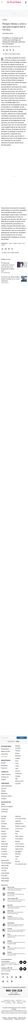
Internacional (4, 828)
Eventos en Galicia (6, 796)
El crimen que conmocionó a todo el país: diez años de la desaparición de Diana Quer (7, 267)
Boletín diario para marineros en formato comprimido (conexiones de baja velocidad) (15, 918)
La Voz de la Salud (20, 818)
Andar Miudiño (5, 873)
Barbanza (18, 755)
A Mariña (17, 750)
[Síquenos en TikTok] (3, 981)
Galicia (3, 821)
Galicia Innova (19, 849)
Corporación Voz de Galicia (9, 1000)
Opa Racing (4, 868)
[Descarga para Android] (24, 962)
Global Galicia (19, 823)
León (24, 243)
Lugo (16, 768)
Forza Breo (4, 875)
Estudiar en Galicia (20, 826)
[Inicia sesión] (25, 2)
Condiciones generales (8, 1019)
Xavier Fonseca (4, 282)
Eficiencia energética (7, 806)
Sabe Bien (18, 821)
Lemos (17, 766)
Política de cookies (22, 1017)
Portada (3, 818)
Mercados (18, 854)
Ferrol (17, 763)
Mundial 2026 (5, 860)
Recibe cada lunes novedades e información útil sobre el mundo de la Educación (16, 906)
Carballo (17, 758)
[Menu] (2, 2)
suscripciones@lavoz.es (14, 994)
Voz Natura (24, 1001)
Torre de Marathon (6, 863)
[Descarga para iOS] (21, 962)
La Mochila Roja (19, 846)
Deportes (3, 833)
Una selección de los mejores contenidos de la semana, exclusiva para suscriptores (16, 900)
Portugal (15, 243)
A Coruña (17, 748)
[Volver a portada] (14, 2)
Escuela (17, 861)
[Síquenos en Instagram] (12, 977)
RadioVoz (9, 1001)
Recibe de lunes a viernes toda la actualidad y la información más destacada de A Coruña (16, 930)
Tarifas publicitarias (6, 786)
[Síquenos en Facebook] (3, 977)
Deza (16, 761)
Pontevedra (18, 773)
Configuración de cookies (19, 1019)
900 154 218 (14, 990)
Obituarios (4, 849)
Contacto (3, 798)
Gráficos (3, 841)
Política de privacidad (12, 1017)
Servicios (3, 788)
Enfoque (17, 841)
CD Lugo (3, 870)
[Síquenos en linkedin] (16, 977)
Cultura (3, 839)
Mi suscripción (5, 749)
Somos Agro (4, 844)
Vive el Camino (19, 844)
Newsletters (4, 765)
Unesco (10, 243)
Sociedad (4, 836)
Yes (16, 859)
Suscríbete (4, 756)
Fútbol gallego (5, 878)
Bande (3, 244)
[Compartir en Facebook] (10, 50)
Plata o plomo (19, 836)
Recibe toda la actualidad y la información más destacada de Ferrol (16, 936)
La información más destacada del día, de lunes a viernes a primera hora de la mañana (16, 888)
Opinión (3, 831)
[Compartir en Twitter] (13, 50)
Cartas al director (6, 774)
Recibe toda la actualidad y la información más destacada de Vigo (16, 948)
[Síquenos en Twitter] (7, 977)
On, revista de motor (20, 864)
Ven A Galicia (19, 839)
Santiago (17, 776)
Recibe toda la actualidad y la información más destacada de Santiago (16, 942)
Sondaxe (13, 1001)
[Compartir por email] (7, 50)
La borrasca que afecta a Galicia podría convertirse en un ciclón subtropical (10, 279)
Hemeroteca (4, 754)
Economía (4, 823)
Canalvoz (18, 1001)
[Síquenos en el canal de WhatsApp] (7, 981)
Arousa (17, 753)
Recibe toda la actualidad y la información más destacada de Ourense (16, 953)
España (3, 826)
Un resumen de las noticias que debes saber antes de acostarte (15, 894)
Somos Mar (4, 846)
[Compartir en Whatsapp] (3, 50)
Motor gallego (5, 880)
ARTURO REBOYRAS (5, 272)
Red (16, 833)
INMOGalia (4, 793)
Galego (17, 741)
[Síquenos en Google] (12, 981)
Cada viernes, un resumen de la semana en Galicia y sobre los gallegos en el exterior (15, 924)
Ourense (17, 771)
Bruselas (20, 243)
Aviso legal (4, 1017)
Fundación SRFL (19, 1000)
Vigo (16, 778)
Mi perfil (3, 763)
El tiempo (3, 856)
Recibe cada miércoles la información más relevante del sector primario (15, 912)
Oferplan (3, 791)
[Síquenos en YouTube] (20, 977)
